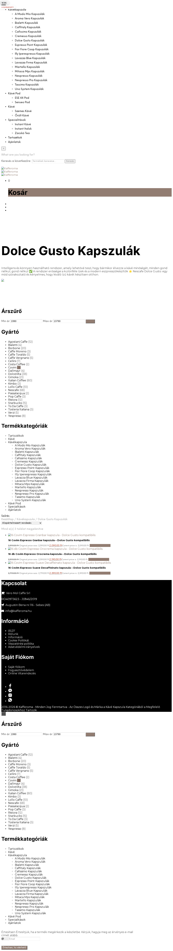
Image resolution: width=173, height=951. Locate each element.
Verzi (11, 412)
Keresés (70, 161)
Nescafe (13, 390)
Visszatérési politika (21, 643)
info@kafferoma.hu (18, 611)
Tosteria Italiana (18, 409)
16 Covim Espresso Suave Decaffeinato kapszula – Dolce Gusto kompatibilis (57, 567)
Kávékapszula (17, 9)
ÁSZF (11, 630)
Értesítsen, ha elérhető (14, 947)
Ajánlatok (14, 142)
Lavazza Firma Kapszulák (31, 62)
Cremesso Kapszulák (28, 36)
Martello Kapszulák (27, 67)
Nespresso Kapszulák (28, 75)
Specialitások (17, 120)
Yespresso (14, 415)
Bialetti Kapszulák (26, 23)
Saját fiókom (16, 667)
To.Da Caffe (15, 406)
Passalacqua (16, 393)
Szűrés (90, 321)
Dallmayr (14, 370)
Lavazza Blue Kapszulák (30, 58)
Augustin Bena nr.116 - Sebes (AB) (27, 605)
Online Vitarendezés (22, 673)
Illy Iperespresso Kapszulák (32, 53)
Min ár (5, 321)
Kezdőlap (7, 519)
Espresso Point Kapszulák (31, 45)
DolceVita (14, 374)
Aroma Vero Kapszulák (29, 18)
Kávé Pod (14, 93)
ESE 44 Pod (22, 98)
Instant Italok (23, 128)
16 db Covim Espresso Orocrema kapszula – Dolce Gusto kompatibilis (52, 554)
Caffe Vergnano (18, 357)
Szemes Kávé (23, 111)
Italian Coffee (17, 380)
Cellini (12, 361)
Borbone (14, 348)
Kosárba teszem (100, 545)
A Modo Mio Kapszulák (30, 14)
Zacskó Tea (22, 133)
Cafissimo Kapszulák (28, 31)
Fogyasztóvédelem (21, 670)
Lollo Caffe (15, 386)
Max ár (47, 321)
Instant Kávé (23, 124)
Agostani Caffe (18, 341)
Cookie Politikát (18, 640)
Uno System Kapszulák (29, 89)
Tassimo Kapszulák (27, 84)
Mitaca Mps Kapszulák (29, 71)
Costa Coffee (16, 364)
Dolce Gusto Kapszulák (29, 40)
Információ (15, 637)
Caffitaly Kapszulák (27, 27)
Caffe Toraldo (17, 354)
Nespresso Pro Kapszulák (31, 80)
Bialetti (13, 345)
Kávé (11, 106)
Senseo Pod (22, 102)
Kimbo (12, 383)
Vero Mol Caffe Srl (18, 593)
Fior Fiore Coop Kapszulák (31, 49)
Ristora (12, 399)
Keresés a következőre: (16, 161)
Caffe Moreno (17, 351)
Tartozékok (15, 137)
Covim (12, 367)
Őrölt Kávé (22, 115)
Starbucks (15, 403)
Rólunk (13, 634)
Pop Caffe (14, 396)
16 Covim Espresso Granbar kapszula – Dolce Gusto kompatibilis (49, 540)
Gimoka (13, 377)
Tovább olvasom (99, 573)
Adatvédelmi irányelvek (24, 647)
